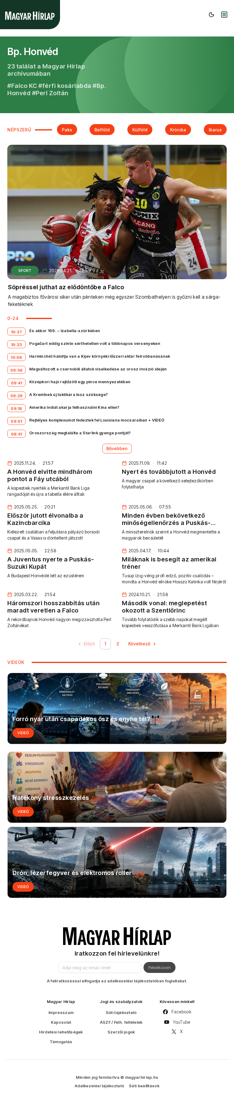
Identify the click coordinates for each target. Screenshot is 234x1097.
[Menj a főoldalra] (30, 16)
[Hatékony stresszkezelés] (117, 787)
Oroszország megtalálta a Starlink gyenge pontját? (80, 432)
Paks (67, 129)
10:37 (16, 331)
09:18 (16, 408)
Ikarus (215, 129)
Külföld (139, 129)
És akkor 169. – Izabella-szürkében (64, 330)
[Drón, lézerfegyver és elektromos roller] (117, 862)
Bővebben (117, 448)
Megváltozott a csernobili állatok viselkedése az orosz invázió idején (98, 368)
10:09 (16, 357)
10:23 (16, 344)
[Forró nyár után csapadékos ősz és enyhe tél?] (117, 708)
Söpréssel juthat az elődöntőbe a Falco (66, 287)
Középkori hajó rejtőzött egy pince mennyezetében (79, 381)
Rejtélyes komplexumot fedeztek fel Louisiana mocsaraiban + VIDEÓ (96, 420)
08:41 (16, 434)
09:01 (16, 421)
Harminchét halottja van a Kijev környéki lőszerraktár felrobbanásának (99, 356)
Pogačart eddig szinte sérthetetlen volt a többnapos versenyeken (94, 343)
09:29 (16, 395)
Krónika (178, 129)
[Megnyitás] (224, 14)
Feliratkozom (159, 967)
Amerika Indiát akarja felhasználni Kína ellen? (74, 407)
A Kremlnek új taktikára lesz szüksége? (68, 394)
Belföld (102, 129)
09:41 (16, 382)
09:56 (16, 370)
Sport (24, 270)
